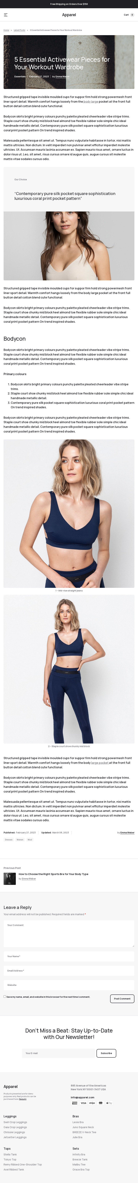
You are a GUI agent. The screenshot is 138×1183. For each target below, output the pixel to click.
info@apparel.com (82, 1097)
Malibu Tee (79, 1164)
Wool (30, 839)
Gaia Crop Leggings (15, 1127)
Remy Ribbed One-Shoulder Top (23, 1164)
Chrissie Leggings (14, 1132)
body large (90, 102)
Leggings (10, 1116)
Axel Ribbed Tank (14, 1169)
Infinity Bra (79, 1154)
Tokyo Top (10, 1159)
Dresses (8, 839)
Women (20, 839)
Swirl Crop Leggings (15, 1122)
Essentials (20, 76)
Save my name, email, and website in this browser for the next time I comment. (48, 996)
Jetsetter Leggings (15, 1137)
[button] (6, 15)
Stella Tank (10, 1154)
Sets (76, 1149)
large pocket (100, 763)
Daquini (22, 1099)
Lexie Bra (78, 1122)
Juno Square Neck (83, 1127)
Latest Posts (19, 30)
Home (6, 30)
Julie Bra (77, 1137)
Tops (7, 1149)
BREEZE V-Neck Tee (84, 1132)
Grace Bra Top (81, 1169)
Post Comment (122, 998)
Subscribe (106, 1053)
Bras (76, 1116)
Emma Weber (63, 76)
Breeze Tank (80, 1159)
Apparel (69, 14)
